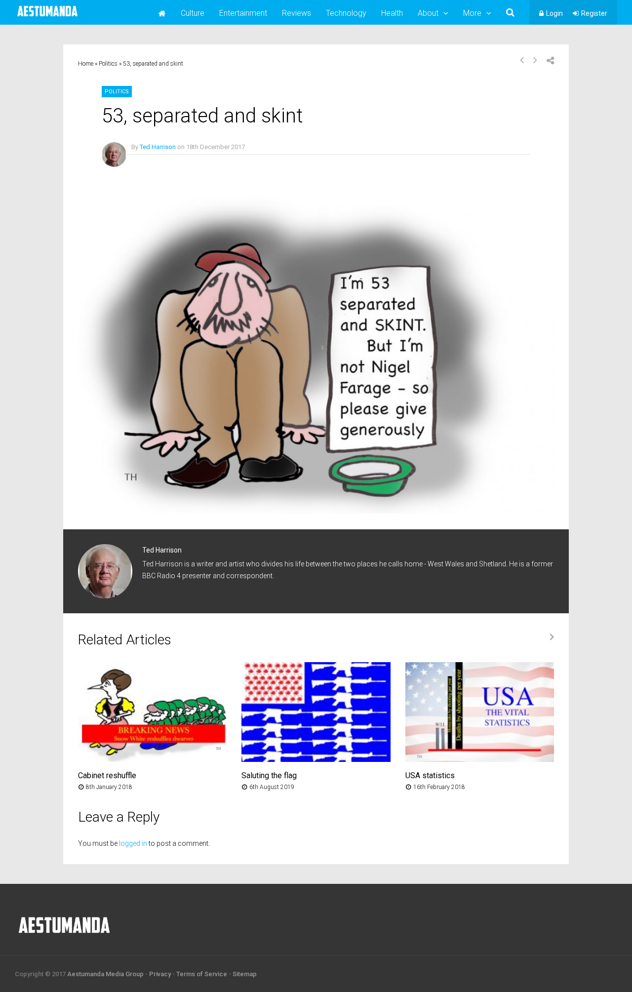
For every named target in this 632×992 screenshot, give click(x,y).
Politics (108, 63)
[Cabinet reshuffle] (152, 759)
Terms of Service (201, 974)
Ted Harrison (158, 147)
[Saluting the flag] (315, 759)
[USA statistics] (479, 759)
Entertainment (243, 13)
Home (85, 63)
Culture (192, 13)
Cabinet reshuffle (107, 775)
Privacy (160, 974)
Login (554, 13)
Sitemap (245, 974)
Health (392, 13)
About (428, 13)
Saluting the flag (269, 775)
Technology (346, 13)
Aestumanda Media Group (105, 974)
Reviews (296, 13)
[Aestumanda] (47, 16)
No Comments (151, 161)
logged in (133, 843)
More (472, 13)
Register (594, 13)
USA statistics (430, 775)
